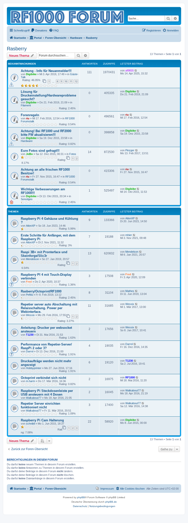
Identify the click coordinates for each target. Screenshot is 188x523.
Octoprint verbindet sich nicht (43, 378)
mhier (128, 235)
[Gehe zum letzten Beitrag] (136, 70)
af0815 (129, 70)
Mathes (129, 290)
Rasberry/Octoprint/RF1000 (41, 291)
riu (27, 118)
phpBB (81, 497)
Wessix (30, 315)
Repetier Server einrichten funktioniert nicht (40, 405)
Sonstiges (27, 199)
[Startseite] (67, 16)
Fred (29, 281)
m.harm (30, 381)
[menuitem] (39, 30)
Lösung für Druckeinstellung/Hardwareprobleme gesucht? (48, 95)
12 (76, 81)
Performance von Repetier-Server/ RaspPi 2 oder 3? (46, 346)
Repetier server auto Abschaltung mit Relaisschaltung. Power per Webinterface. (49, 308)
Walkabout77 (33, 397)
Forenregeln (30, 115)
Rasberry (17, 48)
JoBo (29, 153)
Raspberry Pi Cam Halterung (42, 420)
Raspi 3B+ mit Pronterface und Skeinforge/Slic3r (44, 254)
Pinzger (129, 150)
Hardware (27, 140)
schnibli (30, 423)
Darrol (29, 351)
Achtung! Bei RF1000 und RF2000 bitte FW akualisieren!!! (46, 133)
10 (66, 81)
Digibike (31, 74)
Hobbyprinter (33, 368)
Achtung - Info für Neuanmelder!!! (46, 71)
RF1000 (130, 377)
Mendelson (32, 259)
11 (71, 81)
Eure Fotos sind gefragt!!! (40, 150)
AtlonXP (30, 225)
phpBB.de (111, 501)
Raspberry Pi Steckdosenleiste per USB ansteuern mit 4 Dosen (47, 392)
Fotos (72, 153)
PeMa (29, 294)
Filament (26, 105)
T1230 (30, 334)
